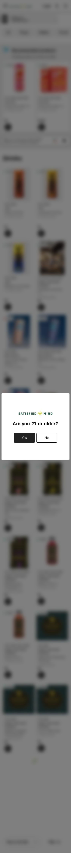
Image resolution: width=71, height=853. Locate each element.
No (47, 437)
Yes (24, 437)
